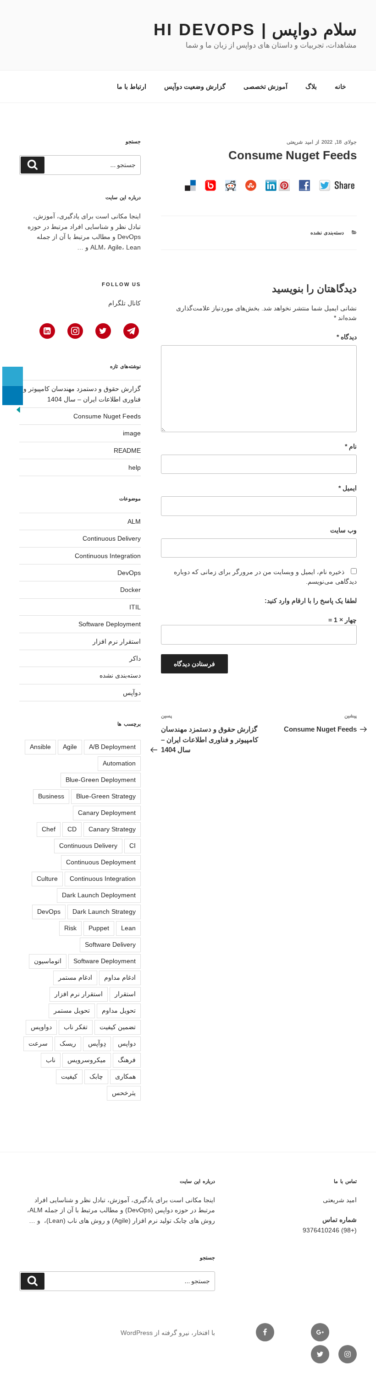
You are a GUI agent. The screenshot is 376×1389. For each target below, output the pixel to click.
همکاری (125, 1076)
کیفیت (69, 1076)
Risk (70, 928)
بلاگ (311, 86)
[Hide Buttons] (18, 412)
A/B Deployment (112, 746)
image (132, 433)
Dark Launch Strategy (104, 911)
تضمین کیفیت (118, 1027)
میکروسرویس (86, 1059)
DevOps (129, 572)
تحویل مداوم (119, 1010)
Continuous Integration (108, 555)
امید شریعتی (300, 142)
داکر (135, 658)
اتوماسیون (47, 961)
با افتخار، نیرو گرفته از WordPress (168, 1332)
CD (72, 829)
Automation (119, 763)
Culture (47, 878)
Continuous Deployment (101, 862)
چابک (96, 1076)
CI (132, 845)
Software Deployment (109, 624)
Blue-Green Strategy (106, 796)
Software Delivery (110, 944)
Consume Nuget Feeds (107, 416)
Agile (70, 746)
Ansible (40, 746)
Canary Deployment (107, 812)
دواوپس (41, 1027)
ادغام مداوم (120, 977)
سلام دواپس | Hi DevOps (255, 29)
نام (351, 446)
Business (51, 796)
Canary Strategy (112, 829)
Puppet (98, 928)
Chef (48, 829)
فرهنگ (127, 1059)
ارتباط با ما (131, 86)
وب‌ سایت (343, 530)
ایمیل (347, 488)
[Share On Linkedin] (12, 395)
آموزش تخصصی (265, 86)
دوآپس (132, 692)
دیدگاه (347, 337)
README (127, 450)
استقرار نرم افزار (117, 641)
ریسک (68, 1043)
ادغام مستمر (75, 977)
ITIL (135, 607)
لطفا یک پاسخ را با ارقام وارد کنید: (311, 600)
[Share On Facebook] (12, 357)
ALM (134, 521)
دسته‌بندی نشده (327, 232)
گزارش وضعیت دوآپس (195, 86)
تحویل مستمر (72, 1010)
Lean (128, 928)
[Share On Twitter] (12, 376)
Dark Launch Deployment (99, 895)
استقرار (125, 994)
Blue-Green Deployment (101, 779)
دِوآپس (97, 1043)
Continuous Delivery (112, 538)
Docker (130, 589)
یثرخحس (124, 1092)
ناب (50, 1059)
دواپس (127, 1043)
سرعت (38, 1043)
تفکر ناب (76, 1027)
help (134, 467)
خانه (340, 86)
